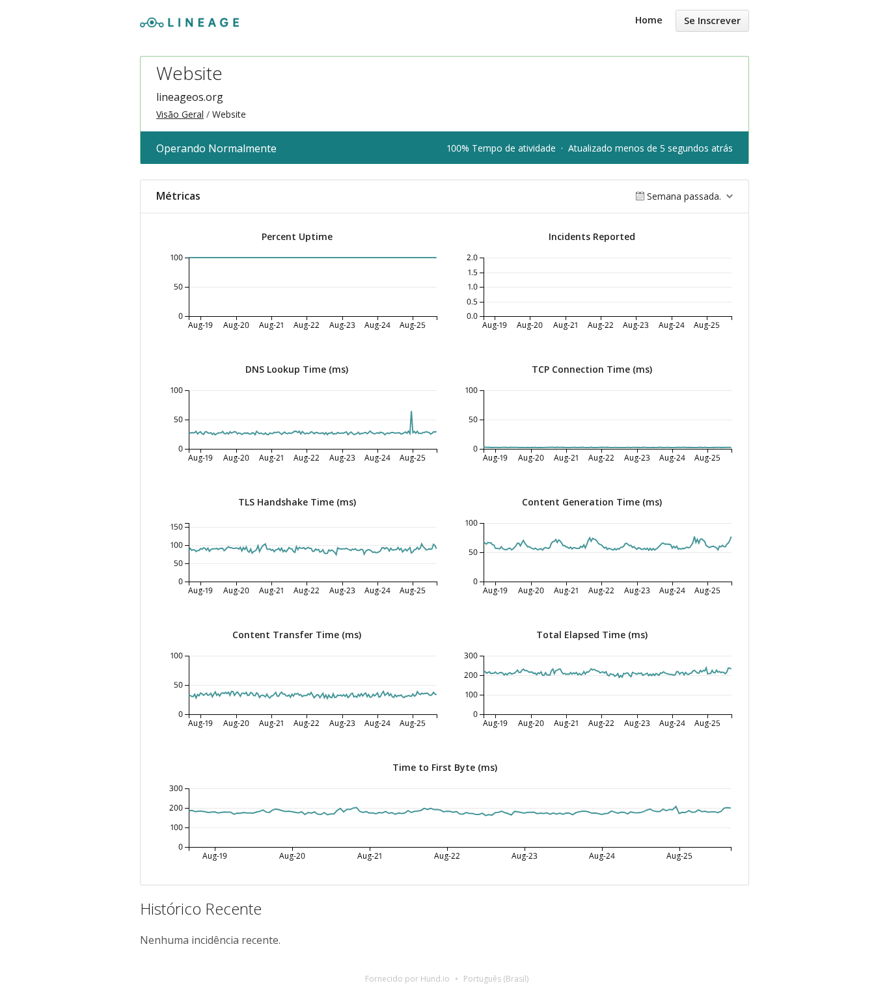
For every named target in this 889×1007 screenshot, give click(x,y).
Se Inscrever (712, 20)
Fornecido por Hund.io (407, 978)
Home (649, 20)
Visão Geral (180, 114)
